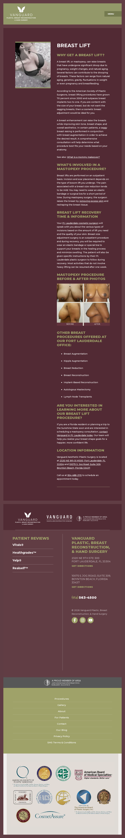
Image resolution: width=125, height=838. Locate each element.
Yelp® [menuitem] (16, 560)
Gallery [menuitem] (61, 705)
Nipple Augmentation (76, 361)
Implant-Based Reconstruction (81, 382)
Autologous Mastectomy (77, 389)
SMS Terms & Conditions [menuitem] (61, 742)
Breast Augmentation (76, 353)
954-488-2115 (74, 475)
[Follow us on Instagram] (83, 620)
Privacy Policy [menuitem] (62, 736)
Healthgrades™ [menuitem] (24, 552)
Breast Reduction (73, 368)
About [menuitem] (61, 711)
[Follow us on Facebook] (75, 620)
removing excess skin (91, 201)
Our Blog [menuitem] (61, 730)
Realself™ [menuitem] (20, 568)
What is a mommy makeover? (83, 157)
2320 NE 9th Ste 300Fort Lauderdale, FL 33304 (91, 560)
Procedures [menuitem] (62, 698)
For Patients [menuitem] (62, 717)
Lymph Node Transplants (78, 396)
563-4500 (84, 597)
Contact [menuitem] (61, 723)
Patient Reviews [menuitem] (30, 538)
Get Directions (82, 566)
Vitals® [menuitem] (17, 545)
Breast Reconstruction (76, 375)
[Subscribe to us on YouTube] (91, 620)
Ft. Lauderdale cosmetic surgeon (80, 223)
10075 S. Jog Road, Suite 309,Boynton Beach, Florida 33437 (91, 579)
